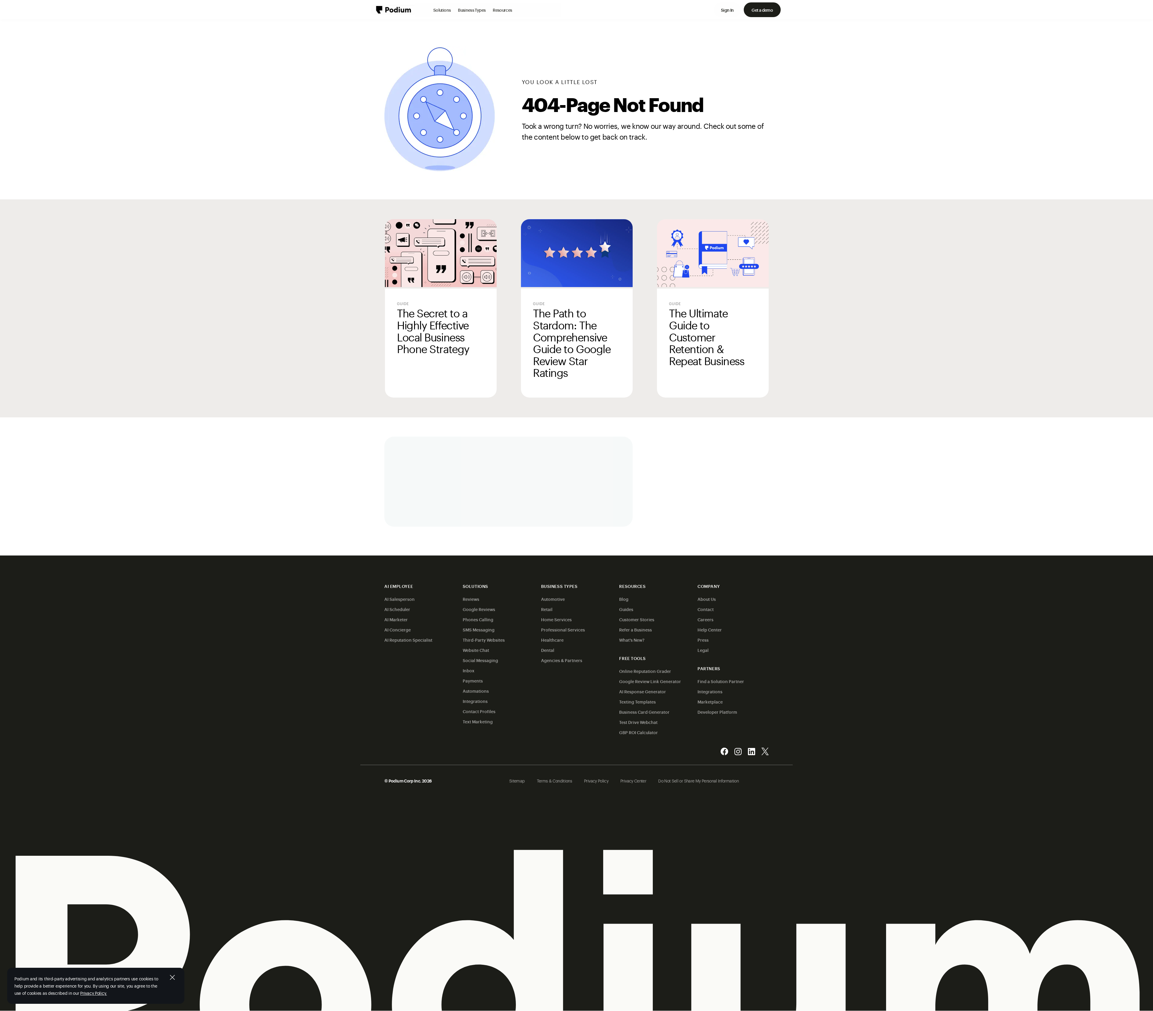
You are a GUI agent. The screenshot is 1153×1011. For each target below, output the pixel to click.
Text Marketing (478, 721)
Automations (476, 691)
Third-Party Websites (484, 640)
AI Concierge (397, 629)
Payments (473, 680)
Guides (626, 609)
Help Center (710, 629)
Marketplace (710, 701)
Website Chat (476, 650)
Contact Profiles (479, 711)
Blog (623, 599)
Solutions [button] (442, 10)
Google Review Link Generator (650, 681)
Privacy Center (633, 780)
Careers (705, 619)
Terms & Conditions (554, 780)
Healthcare (552, 640)
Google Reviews (479, 609)
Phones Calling (478, 619)
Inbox (468, 670)
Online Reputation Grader (645, 671)
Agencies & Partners (561, 660)
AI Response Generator (642, 691)
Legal (703, 650)
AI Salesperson (399, 599)
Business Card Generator (644, 712)
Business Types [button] (472, 10)
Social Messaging (480, 660)
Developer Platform (717, 712)
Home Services (556, 619)
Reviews (471, 599)
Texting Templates (637, 701)
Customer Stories (636, 619)
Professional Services (563, 629)
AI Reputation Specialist (408, 640)
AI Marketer (396, 619)
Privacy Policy (596, 780)
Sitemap (517, 780)
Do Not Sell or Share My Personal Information (698, 780)
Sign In (727, 10)
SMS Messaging (479, 629)
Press (703, 640)
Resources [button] (502, 10)
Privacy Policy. (93, 993)
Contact (706, 609)
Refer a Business (635, 629)
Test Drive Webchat (638, 722)
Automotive (553, 599)
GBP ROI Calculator (638, 732)
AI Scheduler (397, 609)
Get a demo (762, 10)
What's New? (631, 640)
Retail (546, 609)
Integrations (475, 701)
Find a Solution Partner (721, 681)
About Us (707, 599)
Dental (547, 650)
